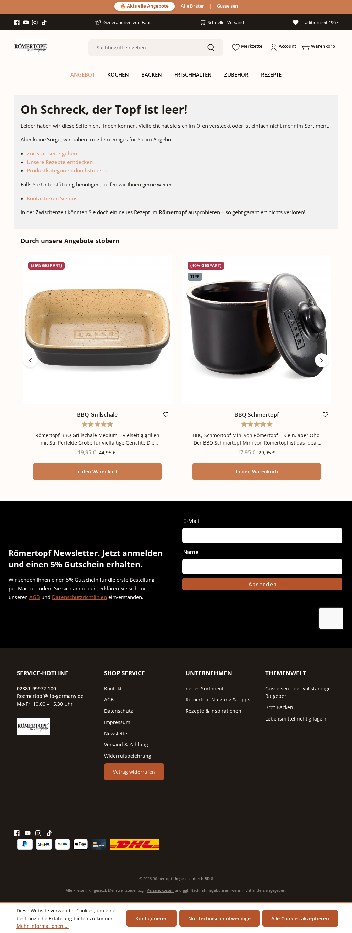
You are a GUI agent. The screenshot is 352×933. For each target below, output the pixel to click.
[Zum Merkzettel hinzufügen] (165, 415)
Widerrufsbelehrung (127, 755)
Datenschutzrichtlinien (79, 597)
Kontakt (113, 688)
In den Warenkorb (97, 471)
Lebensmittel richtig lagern (296, 718)
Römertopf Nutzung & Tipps (218, 699)
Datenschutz (118, 710)
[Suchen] (211, 47)
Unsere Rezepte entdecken (60, 162)
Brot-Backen (279, 707)
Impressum (117, 722)
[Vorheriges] (30, 360)
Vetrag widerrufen (134, 772)
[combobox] (143, 47)
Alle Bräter (192, 6)
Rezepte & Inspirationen (213, 710)
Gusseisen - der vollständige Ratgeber (298, 692)
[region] (176, 360)
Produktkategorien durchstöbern (67, 170)
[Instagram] (35, 22)
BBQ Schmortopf (256, 414)
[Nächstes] (322, 360)
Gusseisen (227, 6)
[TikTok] (44, 22)
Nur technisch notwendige (219, 918)
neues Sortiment (205, 688)
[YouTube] (26, 22)
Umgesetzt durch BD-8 (193, 878)
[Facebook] (17, 22)
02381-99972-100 (36, 688)
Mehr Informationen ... (42, 926)
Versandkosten (160, 890)
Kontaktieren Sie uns (52, 198)
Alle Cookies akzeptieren (300, 918)
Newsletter (116, 733)
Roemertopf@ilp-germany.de (50, 696)
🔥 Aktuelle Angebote (144, 6)
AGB (34, 597)
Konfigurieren (151, 918)
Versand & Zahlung (126, 744)
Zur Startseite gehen (52, 153)
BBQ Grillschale (97, 414)
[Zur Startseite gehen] (31, 47)
